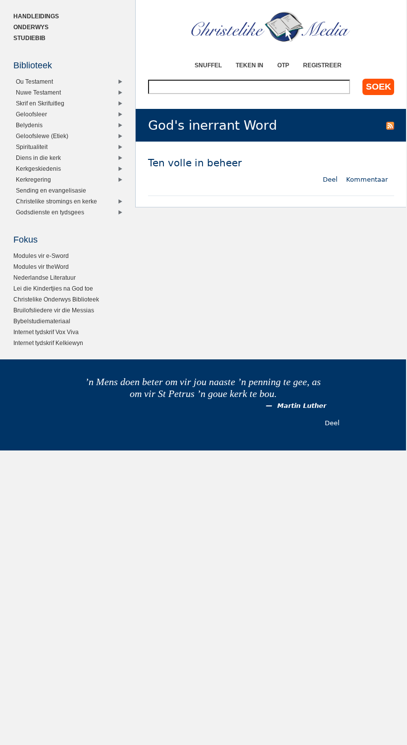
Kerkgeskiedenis (38, 168)
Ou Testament (34, 81)
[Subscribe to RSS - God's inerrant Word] (390, 125)
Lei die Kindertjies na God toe (53, 288)
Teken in (249, 65)
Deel (330, 179)
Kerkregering (33, 179)
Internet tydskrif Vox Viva (46, 332)
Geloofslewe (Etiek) (42, 136)
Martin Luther (301, 405)
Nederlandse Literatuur (44, 277)
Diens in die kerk (38, 157)
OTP (283, 65)
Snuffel (208, 65)
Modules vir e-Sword (41, 255)
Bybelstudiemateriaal (41, 321)
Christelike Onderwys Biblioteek (56, 299)
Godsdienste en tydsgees (50, 212)
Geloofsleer (31, 114)
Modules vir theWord (41, 266)
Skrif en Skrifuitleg (40, 103)
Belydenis (29, 125)
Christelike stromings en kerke (56, 201)
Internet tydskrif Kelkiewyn (48, 343)
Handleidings (36, 16)
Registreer (322, 65)
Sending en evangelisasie (51, 190)
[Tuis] (271, 27)
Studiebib (29, 38)
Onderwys (31, 27)
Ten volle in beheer (195, 163)
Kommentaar (367, 179)
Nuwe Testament (38, 92)
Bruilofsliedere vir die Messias (53, 310)
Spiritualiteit (32, 147)
